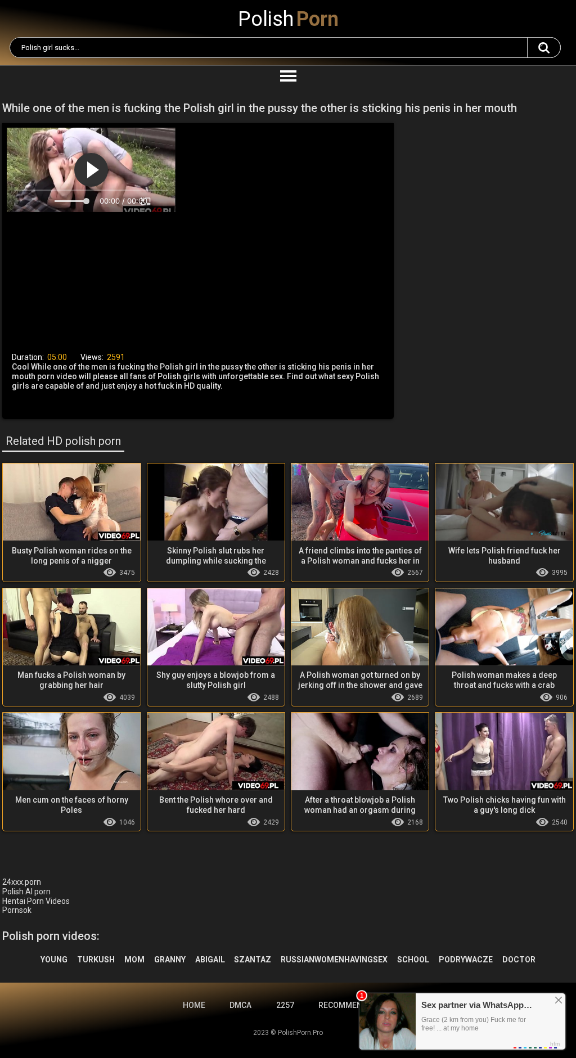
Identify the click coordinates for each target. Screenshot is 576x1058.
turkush (96, 959)
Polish (288, 19)
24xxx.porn (21, 881)
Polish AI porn (26, 891)
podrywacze (466, 959)
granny (170, 959)
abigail (210, 959)
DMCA (240, 1005)
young (54, 959)
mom (134, 959)
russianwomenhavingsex (334, 959)
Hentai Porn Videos (36, 901)
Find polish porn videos (544, 47)
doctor (519, 959)
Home (194, 1005)
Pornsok (17, 910)
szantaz (252, 959)
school (413, 959)
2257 (285, 1005)
